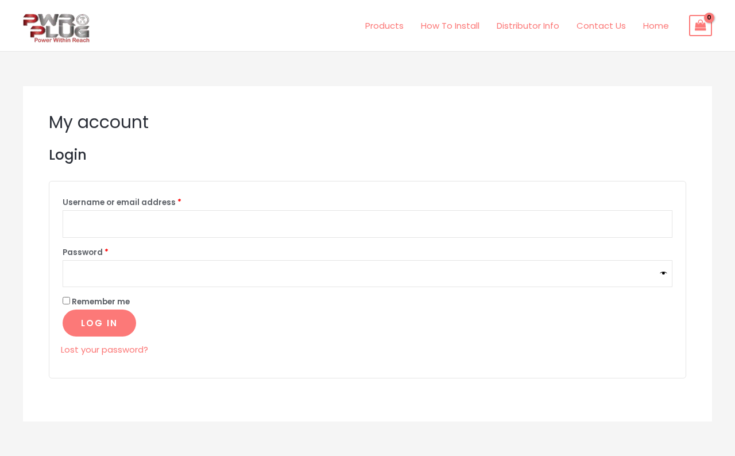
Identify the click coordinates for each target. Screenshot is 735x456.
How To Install (450, 26)
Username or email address (140, 201)
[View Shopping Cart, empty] (700, 26)
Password (104, 251)
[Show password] (664, 273)
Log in (99, 323)
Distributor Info (528, 26)
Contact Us (601, 26)
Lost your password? (104, 349)
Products (384, 26)
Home (656, 26)
